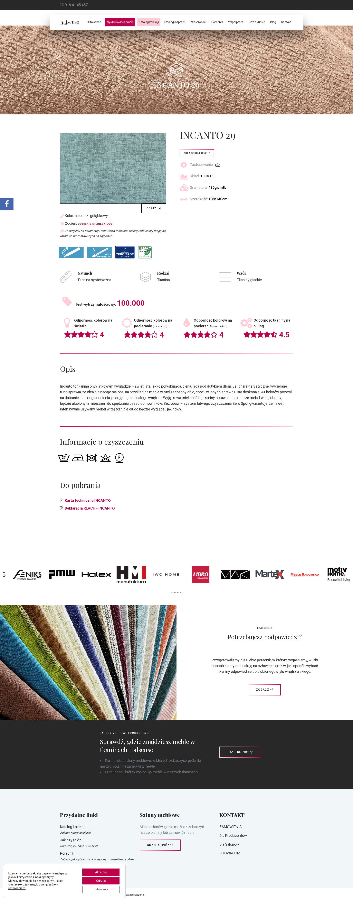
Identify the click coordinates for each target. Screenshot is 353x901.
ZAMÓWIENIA (230, 827)
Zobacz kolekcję (195, 153)
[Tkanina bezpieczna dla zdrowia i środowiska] (144, 252)
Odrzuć (101, 880)
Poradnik (217, 22)
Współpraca (236, 22)
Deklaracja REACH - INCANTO (90, 508)
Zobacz (262, 689)
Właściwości (198, 22)
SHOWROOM (229, 853)
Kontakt (286, 22)
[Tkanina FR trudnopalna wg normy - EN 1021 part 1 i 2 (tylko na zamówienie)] (99, 252)
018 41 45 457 (76, 5)
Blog (273, 22)
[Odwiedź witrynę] (30, 575)
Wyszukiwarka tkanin (120, 22)
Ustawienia (101, 889)
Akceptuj (101, 872)
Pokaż (151, 208)
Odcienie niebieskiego (95, 223)
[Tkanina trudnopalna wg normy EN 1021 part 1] (71, 252)
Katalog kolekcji (149, 22)
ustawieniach (17, 888)
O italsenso (94, 22)
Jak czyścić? (70, 840)
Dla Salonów (229, 844)
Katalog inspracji (174, 22)
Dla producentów (233, 835)
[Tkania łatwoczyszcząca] (124, 252)
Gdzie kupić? (257, 22)
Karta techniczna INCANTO (88, 500)
